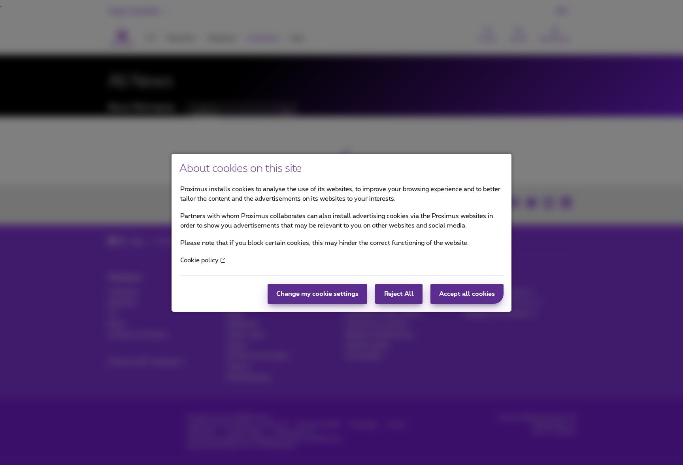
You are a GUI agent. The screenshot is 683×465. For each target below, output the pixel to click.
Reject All (399, 294)
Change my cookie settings (317, 294)
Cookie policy (199, 260)
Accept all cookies (467, 294)
